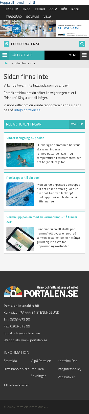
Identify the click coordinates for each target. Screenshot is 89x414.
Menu (73, 54)
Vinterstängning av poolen (25, 137)
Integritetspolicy (69, 368)
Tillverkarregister (16, 385)
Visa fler (77, 124)
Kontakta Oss (67, 360)
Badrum (12, 9)
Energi (40, 9)
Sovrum (32, 16)
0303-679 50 (20, 319)
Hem (7, 63)
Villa (47, 16)
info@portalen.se (27, 109)
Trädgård (14, 16)
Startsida (10, 360)
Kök (64, 9)
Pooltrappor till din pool (23, 177)
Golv (53, 9)
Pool (75, 9)
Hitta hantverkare (16, 368)
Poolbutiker (66, 376)
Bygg (26, 9)
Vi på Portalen (41, 360)
